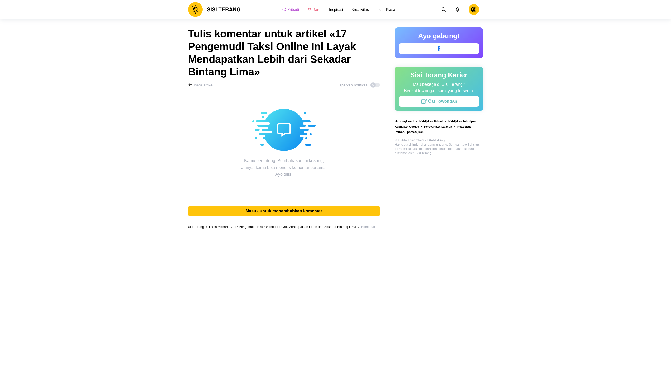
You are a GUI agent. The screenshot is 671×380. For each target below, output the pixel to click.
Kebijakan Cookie (407, 126)
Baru (317, 9)
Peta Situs (464, 126)
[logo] (214, 9)
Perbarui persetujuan (409, 132)
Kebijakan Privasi (431, 121)
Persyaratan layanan (438, 126)
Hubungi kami (404, 121)
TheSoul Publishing (430, 140)
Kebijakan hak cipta (462, 121)
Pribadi (293, 9)
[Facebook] (439, 48)
